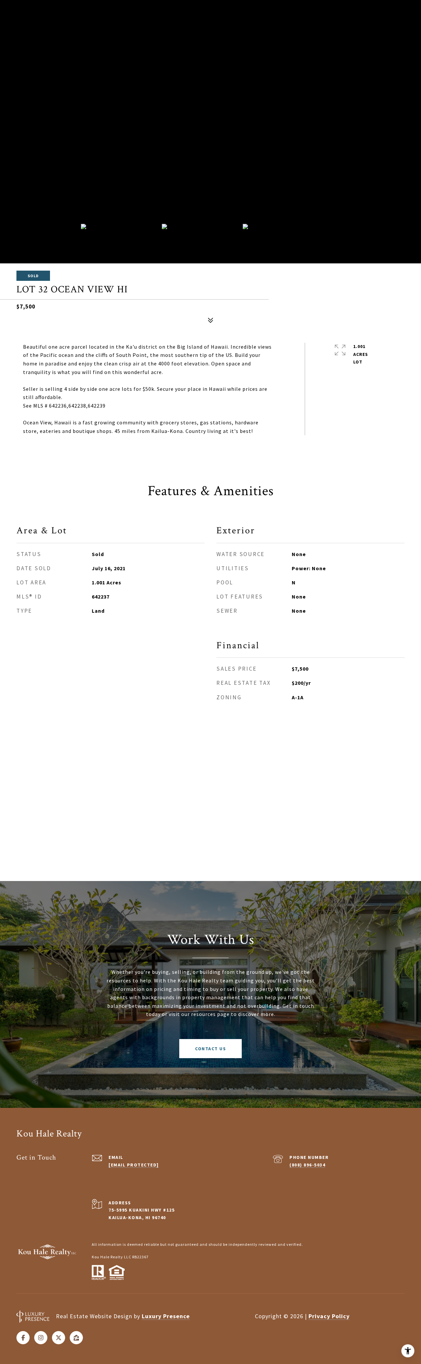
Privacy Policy (329, 1316)
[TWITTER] (58, 1337)
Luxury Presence (166, 1316)
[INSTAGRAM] (40, 1337)
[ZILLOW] (76, 1337)
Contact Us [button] (210, 1049)
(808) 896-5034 (307, 1165)
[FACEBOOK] (23, 1337)
